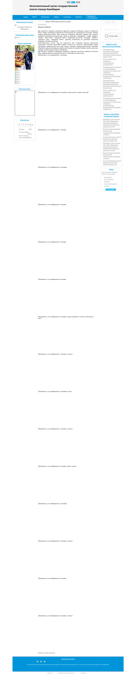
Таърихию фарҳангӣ (110, 184)
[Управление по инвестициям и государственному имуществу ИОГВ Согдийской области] (44, 661)
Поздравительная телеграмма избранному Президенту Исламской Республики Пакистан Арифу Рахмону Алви (112, 53)
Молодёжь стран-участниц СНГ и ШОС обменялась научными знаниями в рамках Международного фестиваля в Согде (111, 123)
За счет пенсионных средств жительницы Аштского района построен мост (112, 138)
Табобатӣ (107, 182)
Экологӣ (106, 186)
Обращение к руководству (92, 17)
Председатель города (24, 22)
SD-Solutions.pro (116, 673)
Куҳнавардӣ (108, 177)
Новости (83, 673)
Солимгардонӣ (108, 179)
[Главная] (16, 17)
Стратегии (67, 17)
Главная (49, 673)
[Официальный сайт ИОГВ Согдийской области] (41, 662)
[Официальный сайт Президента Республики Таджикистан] (37, 662)
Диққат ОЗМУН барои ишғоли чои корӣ (49, 21)
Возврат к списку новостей (46, 653)
